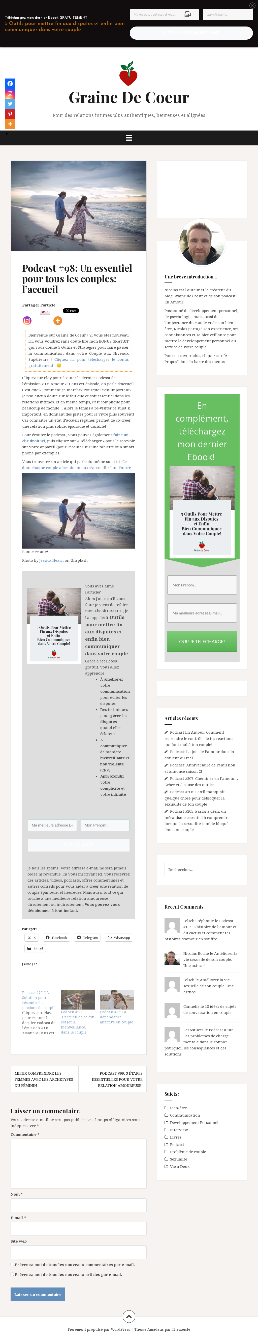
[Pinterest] (10, 114)
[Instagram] (10, 94)
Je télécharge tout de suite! (129, 747)
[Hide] (7, 134)
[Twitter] (10, 104)
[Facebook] (10, 84)
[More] (10, 124)
